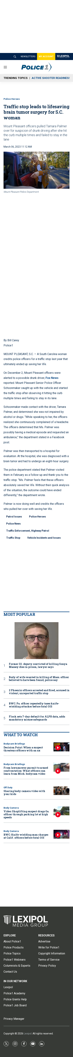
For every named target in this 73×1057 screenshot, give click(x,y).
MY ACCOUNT (46, 56)
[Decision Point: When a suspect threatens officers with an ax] (61, 746)
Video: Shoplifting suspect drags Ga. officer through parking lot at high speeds (26, 814)
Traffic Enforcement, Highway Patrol (27, 530)
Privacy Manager (14, 1018)
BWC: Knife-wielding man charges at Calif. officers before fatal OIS (26, 836)
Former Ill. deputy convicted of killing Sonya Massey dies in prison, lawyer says (38, 666)
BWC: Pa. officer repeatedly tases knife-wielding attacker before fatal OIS (34, 705)
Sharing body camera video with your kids (24, 792)
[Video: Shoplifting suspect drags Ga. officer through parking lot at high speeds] (61, 810)
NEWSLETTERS (28, 56)
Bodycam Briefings (14, 743)
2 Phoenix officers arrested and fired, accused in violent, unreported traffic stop (39, 692)
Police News (13, 523)
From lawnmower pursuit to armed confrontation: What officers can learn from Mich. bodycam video (26, 770)
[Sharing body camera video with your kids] (61, 790)
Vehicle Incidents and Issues (44, 537)
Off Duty (8, 787)
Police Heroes (12, 99)
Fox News (52, 378)
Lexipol (28, 1033)
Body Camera (11, 807)
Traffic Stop (13, 537)
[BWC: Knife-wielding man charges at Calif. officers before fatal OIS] (61, 834)
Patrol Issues (14, 516)
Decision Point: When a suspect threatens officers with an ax (23, 749)
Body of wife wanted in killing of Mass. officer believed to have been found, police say (39, 679)
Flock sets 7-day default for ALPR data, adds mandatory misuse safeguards (37, 718)
